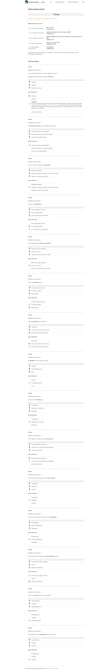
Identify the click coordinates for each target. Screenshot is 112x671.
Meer (83, 2)
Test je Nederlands (59, 2)
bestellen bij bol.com (51, 105)
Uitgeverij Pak (49, 668)
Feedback (56, 668)
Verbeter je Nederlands (73, 2)
